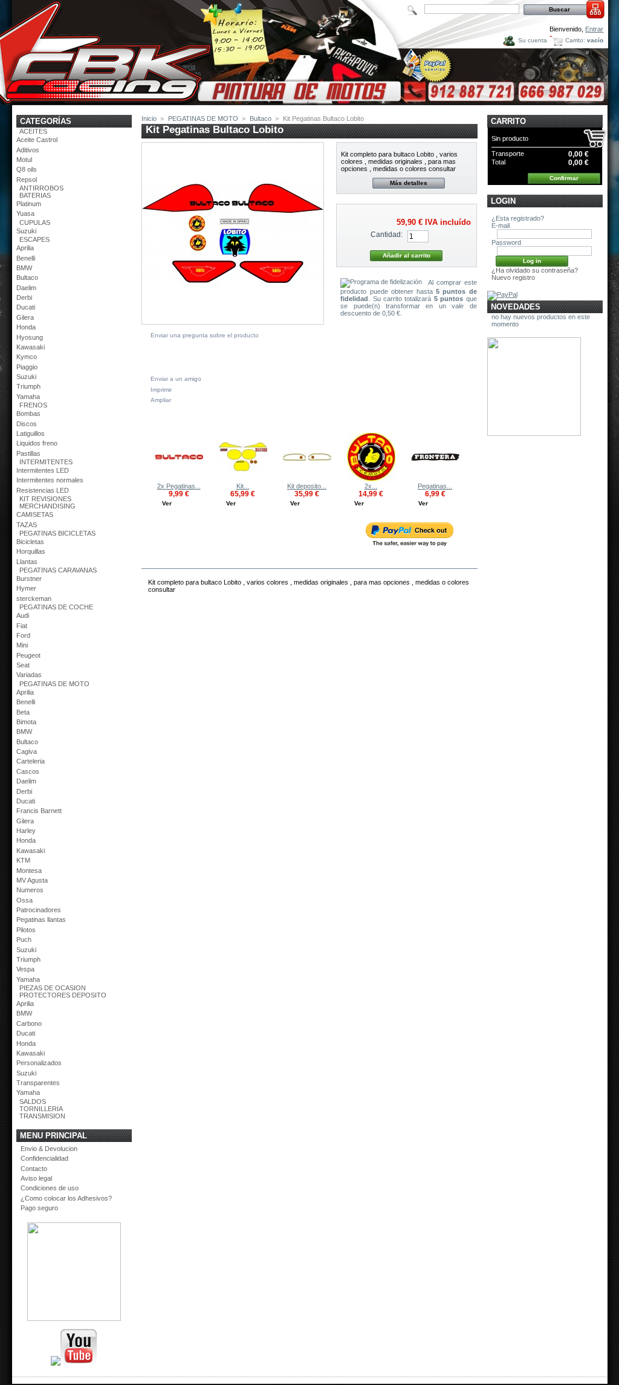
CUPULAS (34, 222)
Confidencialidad (44, 1158)
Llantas (26, 561)
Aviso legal (36, 1178)
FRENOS (33, 405)
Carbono (29, 1023)
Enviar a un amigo (176, 378)
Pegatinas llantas (41, 919)
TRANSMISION (42, 1116)
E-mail (500, 225)
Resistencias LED (42, 490)
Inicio (149, 118)
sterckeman (33, 598)
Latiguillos (30, 433)
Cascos (27, 771)
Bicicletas (30, 541)
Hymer (26, 588)
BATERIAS (35, 195)
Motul (24, 159)
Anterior (144, 456)
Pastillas (28, 453)
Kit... (242, 486)
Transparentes (38, 1082)
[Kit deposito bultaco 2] (307, 478)
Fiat (21, 625)
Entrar (594, 29)
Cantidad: (387, 234)
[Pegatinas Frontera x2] (435, 478)
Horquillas (30, 551)
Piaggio (26, 367)
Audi (22, 615)
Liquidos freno (36, 443)
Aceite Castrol (36, 139)
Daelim (26, 287)
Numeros (30, 890)
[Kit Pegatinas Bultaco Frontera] (243, 478)
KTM (23, 860)
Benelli (25, 258)
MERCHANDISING (47, 506)
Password (506, 242)
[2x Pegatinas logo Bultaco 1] (179, 478)
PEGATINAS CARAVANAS (58, 570)
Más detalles (408, 183)
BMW (24, 267)
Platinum (28, 203)
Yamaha (28, 396)
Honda (26, 327)
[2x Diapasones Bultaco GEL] (371, 478)
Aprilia (25, 247)
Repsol (26, 179)
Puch (23, 939)
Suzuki (26, 231)
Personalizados (39, 1062)
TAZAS (26, 524)
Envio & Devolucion (49, 1148)
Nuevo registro (513, 277)
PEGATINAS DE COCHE (56, 607)
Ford (23, 635)
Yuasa (25, 213)
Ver (167, 503)
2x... (371, 486)
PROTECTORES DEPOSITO (62, 995)
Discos (26, 423)
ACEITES (33, 131)
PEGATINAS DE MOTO (54, 683)
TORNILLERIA (41, 1108)
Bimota (26, 721)
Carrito (508, 121)
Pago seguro (39, 1207)
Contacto (34, 1168)
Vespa (25, 969)
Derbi (24, 297)
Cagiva (26, 751)
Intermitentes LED (42, 470)
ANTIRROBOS (41, 188)
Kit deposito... (306, 486)
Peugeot (28, 655)
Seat (23, 665)
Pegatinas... (435, 486)
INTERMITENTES (46, 461)
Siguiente (472, 456)
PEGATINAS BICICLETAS (57, 533)
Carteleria (30, 761)
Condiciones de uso (50, 1188)
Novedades (515, 306)
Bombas (28, 413)
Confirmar (563, 178)
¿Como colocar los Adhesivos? (66, 1198)
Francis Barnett (39, 810)
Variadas (29, 674)
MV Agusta (32, 880)
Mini (22, 645)
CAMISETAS (34, 514)
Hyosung (29, 337)
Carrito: (575, 40)
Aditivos (27, 150)
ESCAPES (34, 239)
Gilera (25, 317)
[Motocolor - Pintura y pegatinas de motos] (310, 100)
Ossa (24, 900)
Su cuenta (532, 40)
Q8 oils (26, 169)
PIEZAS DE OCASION (52, 987)
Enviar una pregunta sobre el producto (205, 335)
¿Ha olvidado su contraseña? (534, 270)
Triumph (28, 386)
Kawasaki (30, 347)
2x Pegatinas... (179, 486)
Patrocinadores (38, 909)
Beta (23, 712)
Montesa (29, 870)
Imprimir (161, 389)
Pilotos (26, 929)
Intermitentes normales (49, 480)
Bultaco (27, 277)
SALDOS (32, 1101)
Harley (26, 830)
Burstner (29, 578)
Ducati (25, 307)
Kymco (26, 356)
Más (183, 561)
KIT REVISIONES (45, 498)
